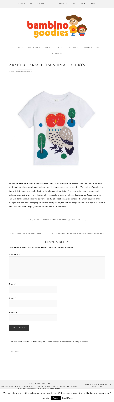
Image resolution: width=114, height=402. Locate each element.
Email (12, 298)
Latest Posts (56, 220)
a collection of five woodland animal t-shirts (53, 195)
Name (12, 284)
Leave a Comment (25, 71)
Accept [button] (56, 398)
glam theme (103, 384)
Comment (14, 254)
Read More (67, 398)
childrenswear (81, 220)
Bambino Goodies (57, 26)
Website (13, 312)
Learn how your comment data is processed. (68, 341)
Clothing (47, 220)
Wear (64, 220)
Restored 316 (97, 387)
